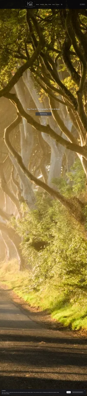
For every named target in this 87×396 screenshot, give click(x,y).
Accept (68, 392)
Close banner (85, 391)
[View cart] (61, 4)
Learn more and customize (78, 392)
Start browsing (43, 113)
